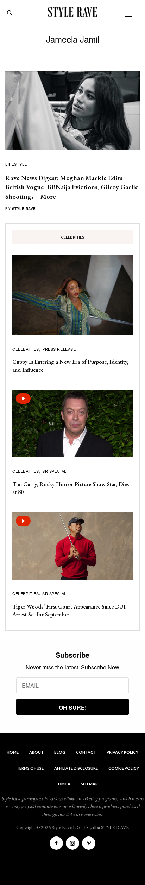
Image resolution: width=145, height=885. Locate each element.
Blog (59, 752)
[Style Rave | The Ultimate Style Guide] (72, 12)
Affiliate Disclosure (76, 768)
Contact (86, 752)
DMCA (64, 784)
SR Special (54, 471)
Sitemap (89, 784)
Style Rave (24, 208)
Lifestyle (16, 164)
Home (13, 752)
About (36, 752)
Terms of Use (30, 768)
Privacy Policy (122, 752)
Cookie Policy (123, 768)
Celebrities (25, 349)
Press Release (59, 349)
